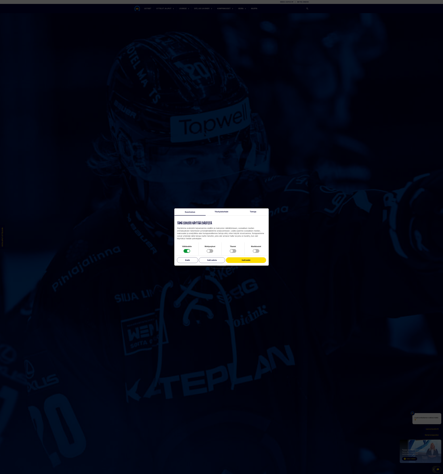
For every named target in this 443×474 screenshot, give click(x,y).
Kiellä (187, 260)
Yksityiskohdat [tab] (221, 211)
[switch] (210, 251)
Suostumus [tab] (190, 212)
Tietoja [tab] (253, 211)
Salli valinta (212, 260)
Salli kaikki (246, 260)
